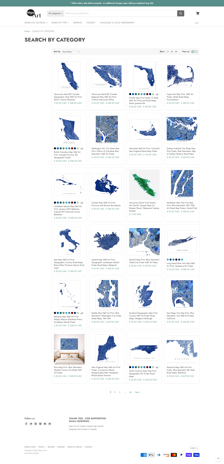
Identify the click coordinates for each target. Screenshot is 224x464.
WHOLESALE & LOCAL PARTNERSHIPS (117, 22)
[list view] (196, 51)
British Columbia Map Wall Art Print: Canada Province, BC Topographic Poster (67, 155)
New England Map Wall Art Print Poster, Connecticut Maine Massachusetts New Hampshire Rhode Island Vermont (106, 371)
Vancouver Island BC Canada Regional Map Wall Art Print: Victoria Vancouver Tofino (104, 97)
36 (172, 51)
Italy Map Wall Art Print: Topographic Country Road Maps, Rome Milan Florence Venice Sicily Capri (69, 263)
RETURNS (51, 447)
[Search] (180, 13)
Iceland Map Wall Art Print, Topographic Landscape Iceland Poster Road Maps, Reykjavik (105, 262)
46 (130, 392)
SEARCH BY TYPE (60, 22)
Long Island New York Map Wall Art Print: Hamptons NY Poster (181, 264)
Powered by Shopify (31, 453)
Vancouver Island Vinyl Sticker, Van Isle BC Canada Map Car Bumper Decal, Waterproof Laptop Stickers (144, 206)
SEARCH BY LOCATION (35, 22)
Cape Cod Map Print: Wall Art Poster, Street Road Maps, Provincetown (180, 97)
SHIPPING (77, 22)
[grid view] (192, 51)
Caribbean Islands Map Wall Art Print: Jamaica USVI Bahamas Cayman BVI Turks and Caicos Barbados (68, 210)
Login (196, 22)
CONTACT (90, 22)
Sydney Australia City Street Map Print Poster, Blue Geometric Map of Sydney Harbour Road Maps (181, 151)
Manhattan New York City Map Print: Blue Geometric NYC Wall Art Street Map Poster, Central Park (182, 205)
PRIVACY (41, 447)
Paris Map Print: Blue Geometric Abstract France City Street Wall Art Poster (68, 370)
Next (137, 392)
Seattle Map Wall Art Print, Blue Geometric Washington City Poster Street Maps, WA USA (106, 315)
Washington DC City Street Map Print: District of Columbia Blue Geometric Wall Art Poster (105, 151)
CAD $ (193, 448)
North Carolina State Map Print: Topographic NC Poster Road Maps (143, 373)
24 (168, 51)
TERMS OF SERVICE (75, 447)
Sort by (57, 51)
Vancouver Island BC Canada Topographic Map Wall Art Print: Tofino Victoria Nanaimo (68, 97)
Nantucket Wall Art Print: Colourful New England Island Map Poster (144, 150)
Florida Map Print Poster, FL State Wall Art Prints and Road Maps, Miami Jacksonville (143, 100)
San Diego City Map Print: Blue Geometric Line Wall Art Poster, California (180, 315)
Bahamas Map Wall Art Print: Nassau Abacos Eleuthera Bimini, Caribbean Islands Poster (68, 319)
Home (27, 31)
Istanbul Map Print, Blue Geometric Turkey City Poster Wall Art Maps (144, 261)
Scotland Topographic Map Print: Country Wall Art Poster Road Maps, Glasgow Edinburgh (143, 315)
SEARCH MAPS (30, 447)
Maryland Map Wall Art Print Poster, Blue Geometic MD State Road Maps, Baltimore (181, 370)
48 (176, 51)
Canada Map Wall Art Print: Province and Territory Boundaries (106, 204)
